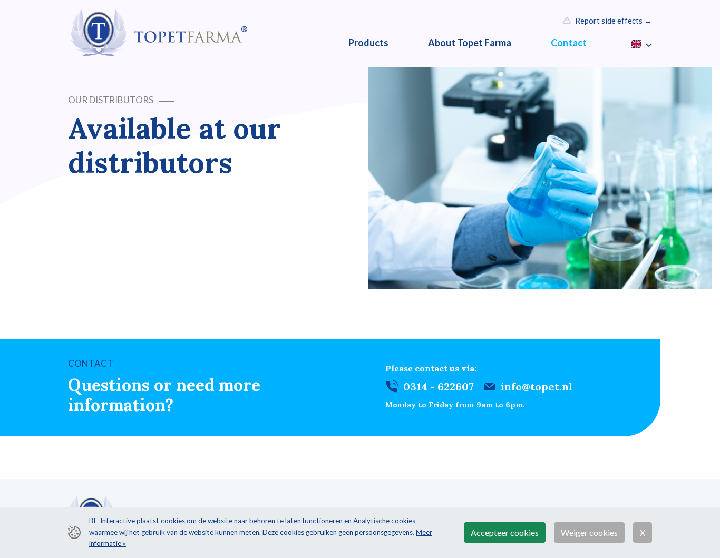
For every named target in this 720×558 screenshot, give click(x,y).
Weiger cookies (589, 532)
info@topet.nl (536, 386)
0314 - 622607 (438, 386)
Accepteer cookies (505, 532)
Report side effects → (613, 20)
